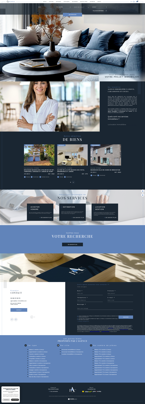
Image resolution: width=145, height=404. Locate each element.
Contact (99, 1)
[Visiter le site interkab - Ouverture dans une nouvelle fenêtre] (88, 391)
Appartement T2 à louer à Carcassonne (106, 372)
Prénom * (112, 290)
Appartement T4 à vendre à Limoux (105, 358)
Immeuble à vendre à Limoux (37, 356)
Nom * (80, 290)
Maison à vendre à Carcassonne (38, 361)
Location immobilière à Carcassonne (72, 354)
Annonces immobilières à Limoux (71, 349)
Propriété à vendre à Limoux (37, 358)
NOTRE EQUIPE (66, 1)
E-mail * (111, 297)
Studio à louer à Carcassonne (37, 374)
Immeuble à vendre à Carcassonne (39, 367)
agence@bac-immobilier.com (18, 301)
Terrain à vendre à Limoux (36, 354)
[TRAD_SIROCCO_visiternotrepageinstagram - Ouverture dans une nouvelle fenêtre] (15, 319)
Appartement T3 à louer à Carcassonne (106, 374)
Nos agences (75, 1)
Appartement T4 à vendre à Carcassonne (106, 370)
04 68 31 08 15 (15, 298)
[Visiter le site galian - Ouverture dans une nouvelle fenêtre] (97, 391)
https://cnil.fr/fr (110, 328)
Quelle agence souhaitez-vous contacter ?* (93, 284)
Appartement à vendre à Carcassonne (39, 363)
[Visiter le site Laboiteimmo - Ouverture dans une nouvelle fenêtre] (72, 400)
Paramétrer (6, 399)
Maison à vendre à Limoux (36, 349)
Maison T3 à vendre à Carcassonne (104, 361)
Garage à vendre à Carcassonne (38, 370)
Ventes (44, 1)
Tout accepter (15, 399)
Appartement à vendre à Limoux (38, 352)
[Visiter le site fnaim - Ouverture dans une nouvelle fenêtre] (83, 391)
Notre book (58, 1)
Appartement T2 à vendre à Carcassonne (106, 365)
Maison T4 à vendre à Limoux (103, 352)
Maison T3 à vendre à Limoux (103, 349)
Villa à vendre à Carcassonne (37, 365)
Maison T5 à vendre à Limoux (103, 354)
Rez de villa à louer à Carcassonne (38, 376)
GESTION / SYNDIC (83, 1)
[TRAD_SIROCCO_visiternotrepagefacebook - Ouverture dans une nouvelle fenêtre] (11, 319)
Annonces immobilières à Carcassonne (72, 352)
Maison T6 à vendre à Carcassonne (104, 363)
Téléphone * (82, 297)
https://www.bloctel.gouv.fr (124, 329)
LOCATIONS (51, 1)
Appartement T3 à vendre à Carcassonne (106, 367)
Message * (81, 304)
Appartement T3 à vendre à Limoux (105, 356)
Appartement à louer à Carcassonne (39, 372)
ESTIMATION (92, 1)
